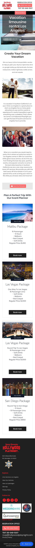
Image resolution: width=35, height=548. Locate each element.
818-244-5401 (12, 528)
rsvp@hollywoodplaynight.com (17, 535)
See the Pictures (19, 186)
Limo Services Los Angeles (10, 477)
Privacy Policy (6, 490)
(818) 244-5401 (26, 5)
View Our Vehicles (8, 480)
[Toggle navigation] (11, 13)
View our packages (8, 483)
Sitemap (5, 487)
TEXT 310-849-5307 (25, 8)
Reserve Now (20, 13)
